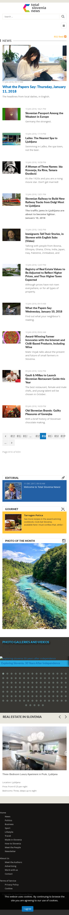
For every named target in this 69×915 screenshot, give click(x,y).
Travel (8, 835)
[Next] (12, 442)
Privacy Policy (12, 884)
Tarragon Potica (33, 515)
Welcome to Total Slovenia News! (42, 486)
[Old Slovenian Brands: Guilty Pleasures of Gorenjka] (11, 411)
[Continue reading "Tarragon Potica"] (13, 522)
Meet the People (13, 847)
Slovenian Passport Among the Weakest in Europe (44, 115)
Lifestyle (9, 831)
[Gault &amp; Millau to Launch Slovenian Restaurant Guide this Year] (11, 376)
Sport (7, 828)
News (7, 816)
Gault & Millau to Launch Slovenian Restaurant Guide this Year (45, 378)
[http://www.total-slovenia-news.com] (34, 7)
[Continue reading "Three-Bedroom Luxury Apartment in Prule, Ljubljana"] (34, 748)
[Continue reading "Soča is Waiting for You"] (34, 585)
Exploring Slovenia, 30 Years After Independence (30, 663)
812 (19, 436)
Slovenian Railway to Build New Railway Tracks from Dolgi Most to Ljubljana (45, 202)
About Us (4, 858)
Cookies (9, 888)
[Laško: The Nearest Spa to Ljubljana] (11, 139)
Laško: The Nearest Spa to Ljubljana (41, 139)
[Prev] (5, 436)
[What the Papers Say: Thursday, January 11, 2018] (34, 63)
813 (25, 436)
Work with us (11, 869)
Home (3, 812)
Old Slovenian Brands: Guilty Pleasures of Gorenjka (43, 412)
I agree (27, 908)
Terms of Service (8, 880)
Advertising (10, 866)
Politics (8, 820)
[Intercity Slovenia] (11, 199)
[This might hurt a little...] (11, 337)
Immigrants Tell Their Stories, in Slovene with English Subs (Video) (44, 237)
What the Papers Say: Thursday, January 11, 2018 (34, 89)
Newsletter (10, 851)
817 (50, 436)
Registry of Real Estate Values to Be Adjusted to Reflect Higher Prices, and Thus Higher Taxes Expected (45, 274)
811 (13, 436)
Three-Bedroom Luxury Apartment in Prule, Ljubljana (29, 774)
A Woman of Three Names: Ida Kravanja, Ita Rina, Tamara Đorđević (44, 170)
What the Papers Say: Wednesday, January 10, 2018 (43, 309)
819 (63, 436)
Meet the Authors (13, 862)
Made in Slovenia (13, 839)
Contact (9, 873)
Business (9, 824)
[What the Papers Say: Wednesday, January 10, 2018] (11, 309)
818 (56, 436)
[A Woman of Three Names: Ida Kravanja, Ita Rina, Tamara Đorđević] (11, 167)
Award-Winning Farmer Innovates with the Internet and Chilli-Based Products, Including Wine (45, 341)
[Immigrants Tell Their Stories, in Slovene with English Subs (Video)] (11, 235)
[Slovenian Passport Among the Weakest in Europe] (11, 114)
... (30, 436)
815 (38, 436)
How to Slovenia (13, 843)
